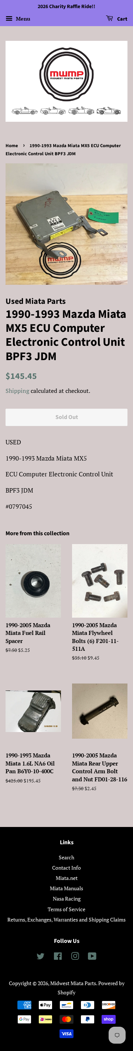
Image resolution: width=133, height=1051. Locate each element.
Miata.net (67, 877)
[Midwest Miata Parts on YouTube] (92, 957)
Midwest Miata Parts (73, 983)
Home (12, 145)
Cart (121, 19)
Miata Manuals (66, 888)
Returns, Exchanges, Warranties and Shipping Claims (66, 919)
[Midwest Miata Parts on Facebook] (58, 957)
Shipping (17, 391)
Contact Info (66, 867)
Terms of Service (66, 909)
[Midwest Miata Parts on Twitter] (41, 957)
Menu (22, 18)
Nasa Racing (67, 898)
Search (66, 857)
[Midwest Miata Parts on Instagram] (75, 957)
